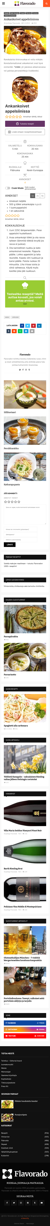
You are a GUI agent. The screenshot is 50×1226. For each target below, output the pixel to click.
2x (37, 195)
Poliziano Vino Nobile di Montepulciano (23, 906)
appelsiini (15, 317)
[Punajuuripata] (7, 1118)
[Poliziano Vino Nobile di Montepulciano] (25, 889)
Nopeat (22, 13)
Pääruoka (28, 13)
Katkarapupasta (12, 484)
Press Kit (4, 1086)
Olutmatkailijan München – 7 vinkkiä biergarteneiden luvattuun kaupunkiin (23, 959)
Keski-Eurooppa (15, 13)
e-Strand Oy (25, 1218)
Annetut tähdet (11, 498)
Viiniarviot (5, 1137)
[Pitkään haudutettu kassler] (7, 1104)
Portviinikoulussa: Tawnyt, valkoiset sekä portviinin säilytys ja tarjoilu (24, 999)
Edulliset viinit (7, 1148)
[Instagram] (21, 1203)
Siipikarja (35, 13)
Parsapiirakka (11, 636)
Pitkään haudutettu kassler (26, 1101)
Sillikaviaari (10, 412)
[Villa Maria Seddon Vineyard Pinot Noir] (25, 813)
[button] (6, 116)
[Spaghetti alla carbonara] (25, 708)
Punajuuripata (21, 1115)
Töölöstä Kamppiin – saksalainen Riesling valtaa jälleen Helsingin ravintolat (24, 778)
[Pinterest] (28, 1203)
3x (42, 195)
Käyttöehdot (6, 1079)
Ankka (7, 317)
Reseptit (6, 13)
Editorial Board (19, 1223)
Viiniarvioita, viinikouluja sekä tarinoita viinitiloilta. (24, 586)
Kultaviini (5, 1155)
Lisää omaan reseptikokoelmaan (26, 132)
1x (33, 195)
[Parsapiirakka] (25, 619)
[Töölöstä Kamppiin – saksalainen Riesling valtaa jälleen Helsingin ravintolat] (25, 759)
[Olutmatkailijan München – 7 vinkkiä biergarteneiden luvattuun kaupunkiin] (25, 940)
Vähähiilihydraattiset (10, 15)
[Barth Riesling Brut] (25, 851)
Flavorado (16, 23)
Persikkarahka (11, 448)
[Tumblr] (35, 1203)
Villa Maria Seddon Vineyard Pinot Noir (23, 830)
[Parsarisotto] (25, 657)
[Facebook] (7, 1203)
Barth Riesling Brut (13, 868)
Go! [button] (25, 304)
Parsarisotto (10, 674)
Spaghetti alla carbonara (16, 725)
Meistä (3, 1068)
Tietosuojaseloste (8, 1083)
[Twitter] (14, 1203)
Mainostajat (6, 1072)
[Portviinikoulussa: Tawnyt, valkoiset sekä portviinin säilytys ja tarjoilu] (25, 981)
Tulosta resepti (26, 124)
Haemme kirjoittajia (9, 1075)
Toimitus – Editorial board (11, 1061)
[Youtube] (41, 1203)
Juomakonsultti (7, 1064)
